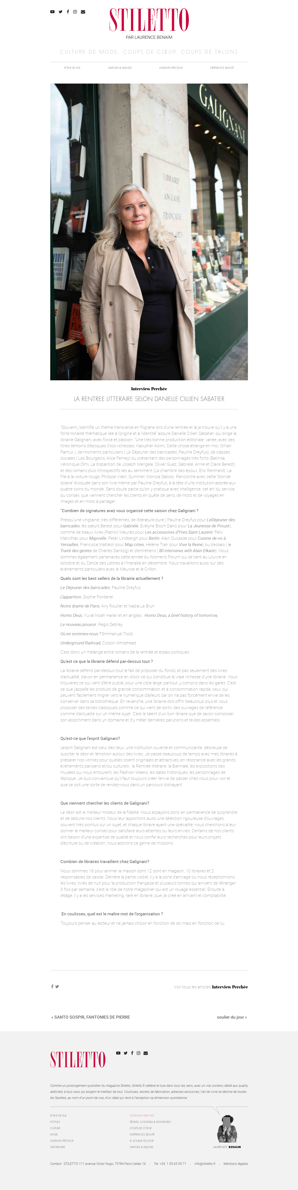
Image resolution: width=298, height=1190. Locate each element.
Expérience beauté (222, 68)
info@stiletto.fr (204, 1163)
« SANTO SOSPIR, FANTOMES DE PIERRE (90, 1017)
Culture (55, 1128)
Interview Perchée (149, 389)
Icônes (55, 1122)
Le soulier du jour (142, 1140)
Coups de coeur (141, 1128)
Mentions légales (236, 1163)
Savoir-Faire (57, 1147)
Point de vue (72, 68)
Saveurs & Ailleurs (120, 68)
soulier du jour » (232, 1017)
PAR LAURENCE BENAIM (149, 37)
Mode (54, 1134)
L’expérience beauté (142, 1134)
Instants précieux (170, 68)
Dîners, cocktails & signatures (150, 1122)
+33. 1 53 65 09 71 (173, 1163)
